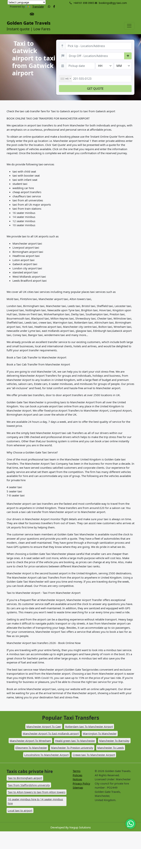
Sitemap (78, 787)
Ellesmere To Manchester (31, 747)
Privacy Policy (81, 783)
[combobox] (65, 78)
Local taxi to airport (20, 810)
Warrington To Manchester (100, 733)
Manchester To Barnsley (114, 740)
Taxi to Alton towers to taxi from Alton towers (36, 792)
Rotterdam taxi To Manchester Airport (89, 726)
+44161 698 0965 (83, 3)
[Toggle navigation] (129, 25)
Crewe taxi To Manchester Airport (94, 755)
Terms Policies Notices (77, 775)
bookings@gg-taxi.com (113, 3)
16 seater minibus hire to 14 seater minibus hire (35, 801)
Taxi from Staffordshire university (29, 785)
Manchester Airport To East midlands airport (51, 733)
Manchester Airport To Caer (43, 726)
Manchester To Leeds (110, 747)
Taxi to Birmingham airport (25, 778)
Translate (38, 6)
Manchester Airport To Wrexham (30, 740)
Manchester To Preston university (72, 747)
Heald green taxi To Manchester (75, 740)
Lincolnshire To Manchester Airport (46, 755)
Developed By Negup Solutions (70, 827)
